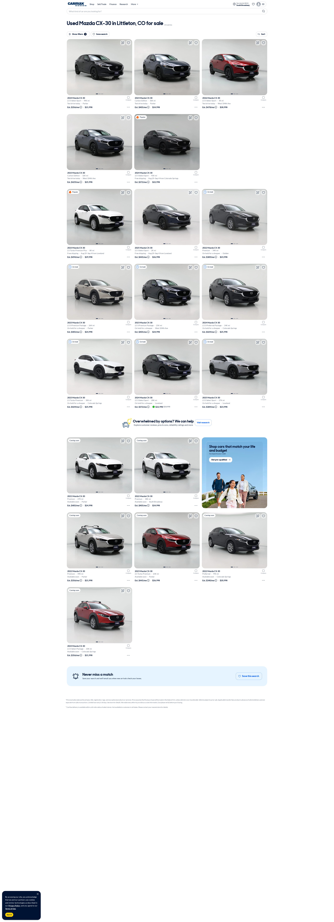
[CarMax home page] (77, 4)
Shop (92, 4)
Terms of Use (10, 909)
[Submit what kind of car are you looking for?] (263, 11)
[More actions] (128, 107)
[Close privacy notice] (38, 894)
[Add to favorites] (128, 42)
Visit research (203, 422)
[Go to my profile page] (261, 4)
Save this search (250, 676)
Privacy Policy (14, 906)
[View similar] (122, 42)
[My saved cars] (253, 4)
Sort (263, 34)
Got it (9, 915)
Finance (113, 4)
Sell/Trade (101, 4)
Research (124, 4)
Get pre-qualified (219, 459)
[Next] (129, 67)
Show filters (79, 34)
